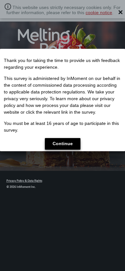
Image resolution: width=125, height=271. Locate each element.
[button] (62, 144)
